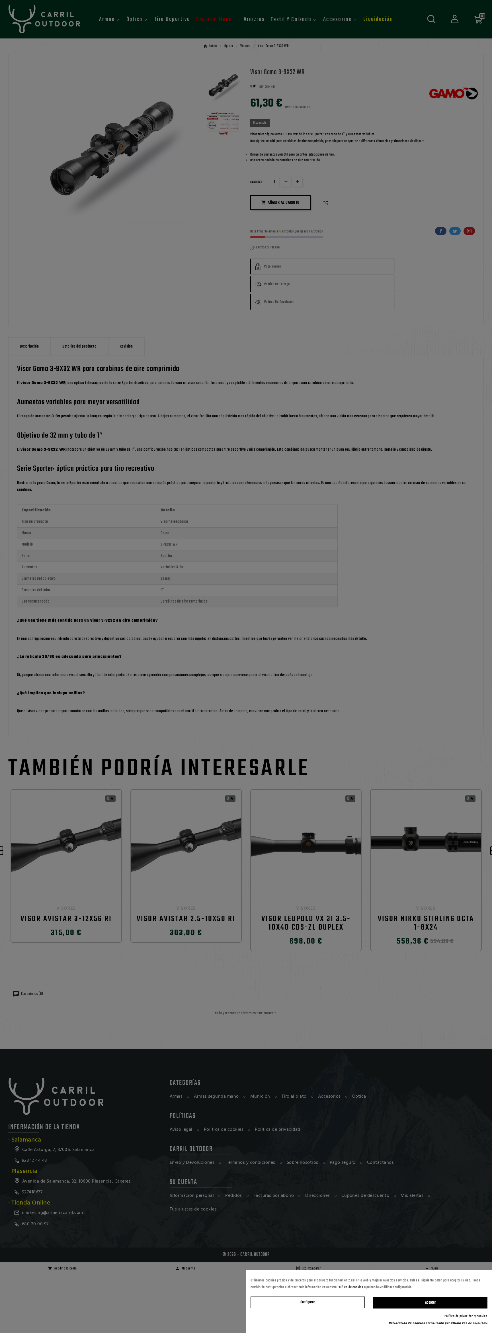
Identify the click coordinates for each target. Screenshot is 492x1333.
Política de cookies (350, 1287)
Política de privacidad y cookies (465, 1316)
